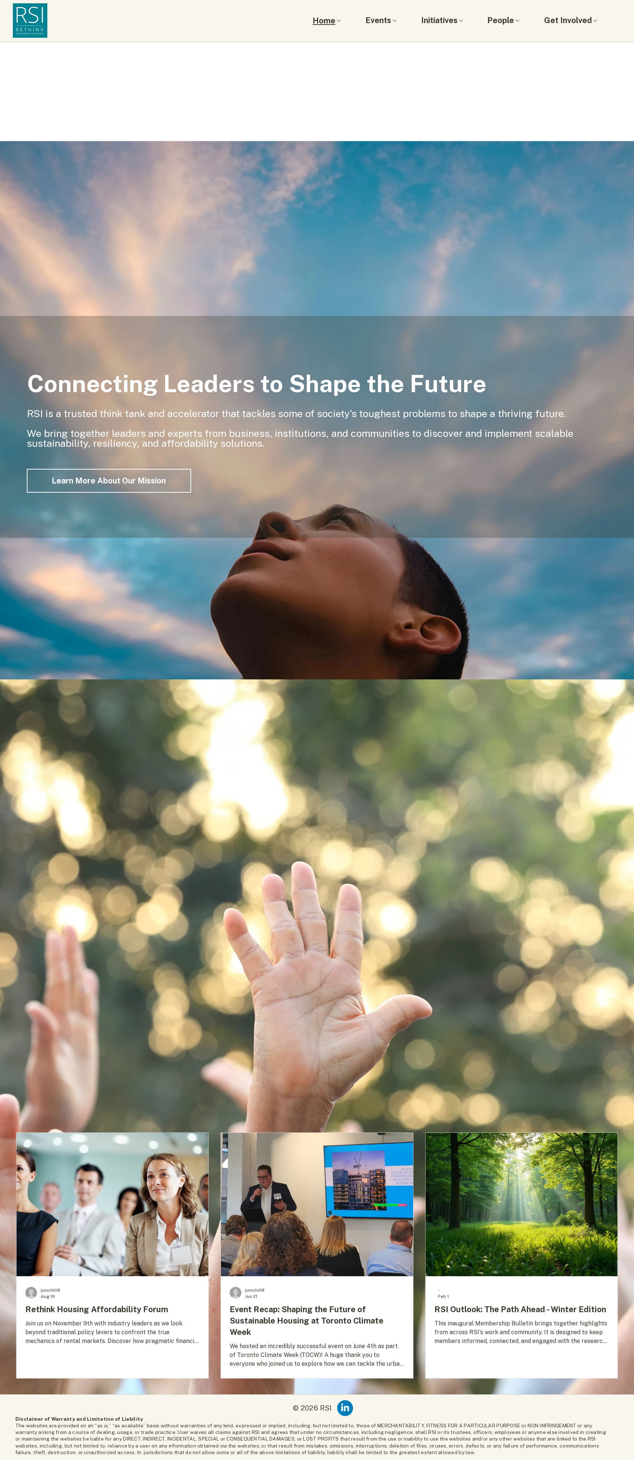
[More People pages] (517, 21)
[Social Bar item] (345, 1408)
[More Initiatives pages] (461, 21)
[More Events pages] (395, 21)
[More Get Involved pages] (595, 21)
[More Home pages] (339, 21)
